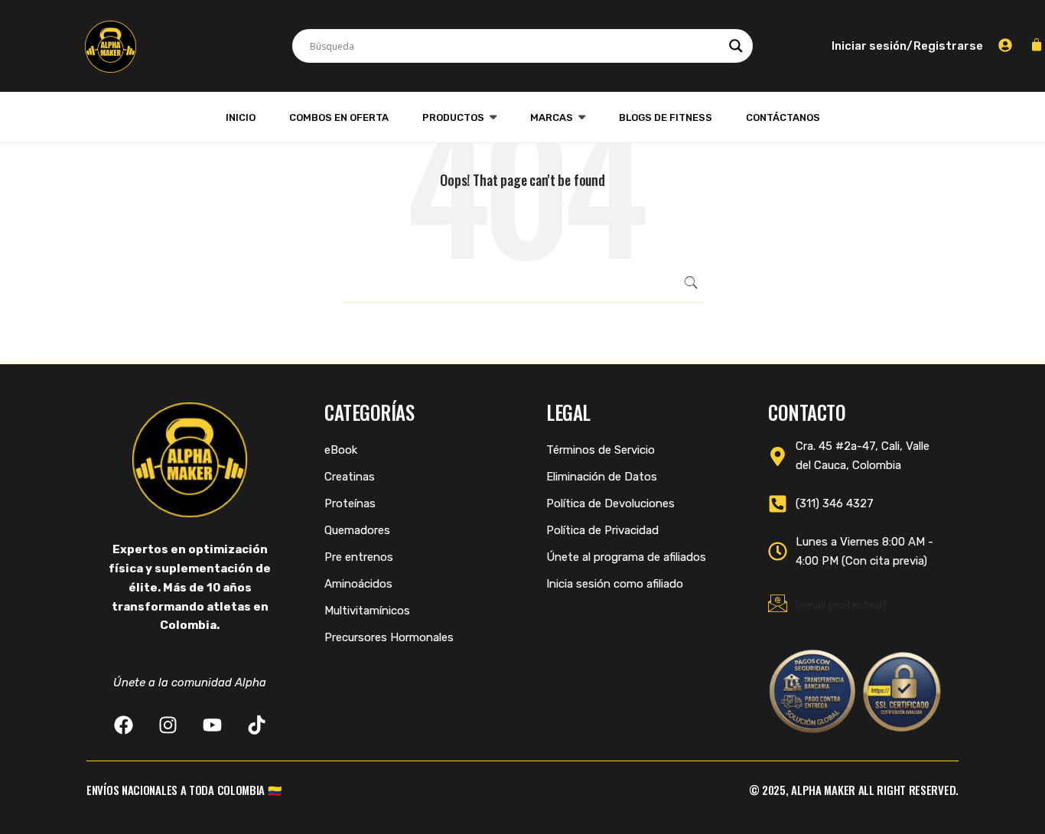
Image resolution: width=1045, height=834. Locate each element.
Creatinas (349, 477)
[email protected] (841, 605)
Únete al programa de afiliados (626, 557)
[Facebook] (123, 725)
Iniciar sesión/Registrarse (907, 46)
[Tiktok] (256, 725)
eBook (340, 450)
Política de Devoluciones (610, 503)
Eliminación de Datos (601, 477)
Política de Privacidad (602, 530)
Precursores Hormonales (389, 637)
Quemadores (357, 530)
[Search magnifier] (736, 46)
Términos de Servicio (600, 450)
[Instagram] (167, 725)
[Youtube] (212, 725)
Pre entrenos (358, 557)
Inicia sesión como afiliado (614, 584)
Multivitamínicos (367, 610)
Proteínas (350, 503)
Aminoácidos (358, 584)
